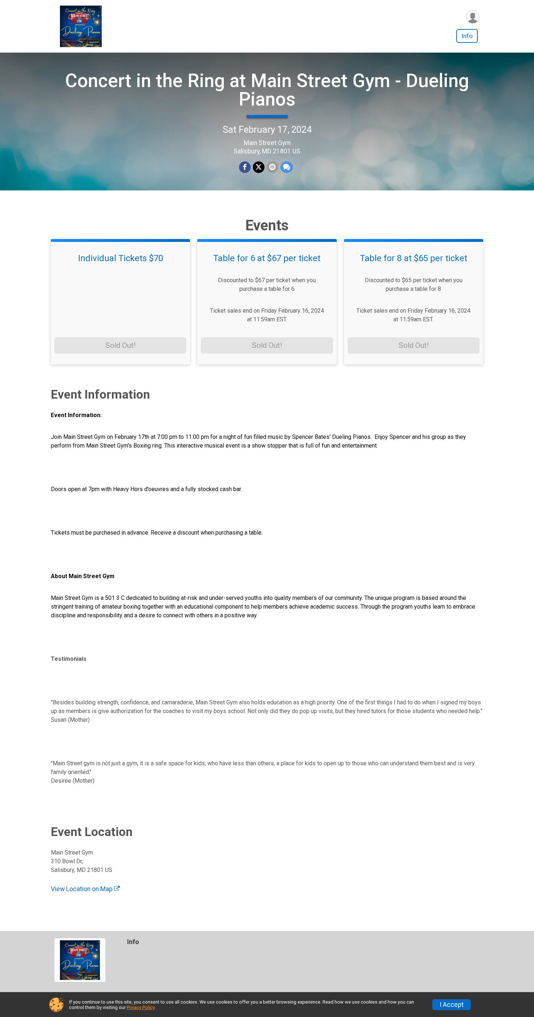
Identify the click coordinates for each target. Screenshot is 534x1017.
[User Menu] (473, 17)
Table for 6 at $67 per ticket (266, 258)
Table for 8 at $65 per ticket (413, 258)
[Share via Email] (272, 167)
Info (467, 36)
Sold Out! (120, 345)
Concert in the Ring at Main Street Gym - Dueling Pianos (267, 90)
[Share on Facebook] (245, 167)
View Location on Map (82, 889)
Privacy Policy (140, 1007)
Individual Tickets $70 (120, 258)
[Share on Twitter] (258, 167)
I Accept (452, 1004)
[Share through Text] (286, 167)
